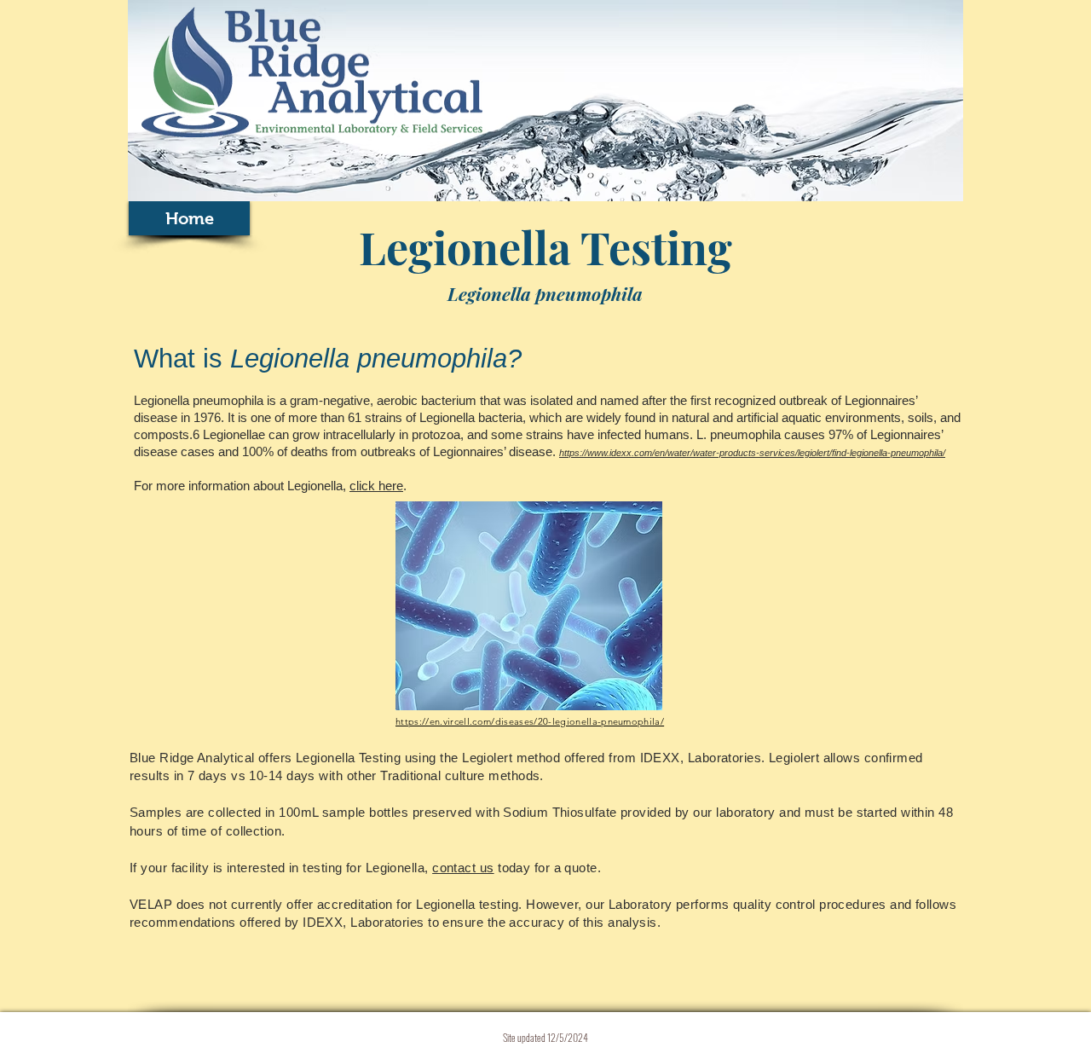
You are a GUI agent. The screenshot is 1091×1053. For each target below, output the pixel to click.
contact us (463, 867)
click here (376, 485)
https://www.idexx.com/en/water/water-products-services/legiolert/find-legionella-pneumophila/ (752, 453)
